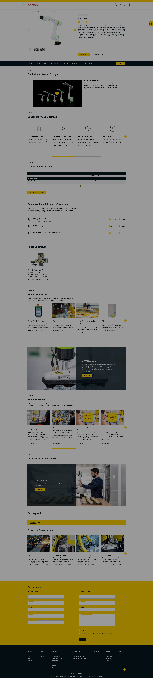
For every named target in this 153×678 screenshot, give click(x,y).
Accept (95, 343)
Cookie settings (86, 343)
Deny (77, 343)
